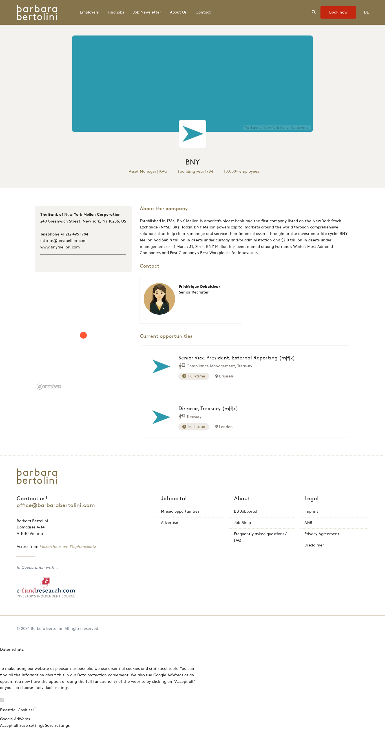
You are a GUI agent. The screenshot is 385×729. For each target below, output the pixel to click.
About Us (178, 12)
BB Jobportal (245, 511)
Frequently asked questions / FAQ (260, 537)
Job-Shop (242, 522)
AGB (308, 522)
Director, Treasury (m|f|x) (208, 408)
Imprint (311, 511)
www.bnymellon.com (60, 247)
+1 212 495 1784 (74, 234)
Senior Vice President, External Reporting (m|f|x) (236, 358)
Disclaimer (314, 545)
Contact (203, 12)
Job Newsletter (147, 12)
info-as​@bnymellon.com (63, 241)
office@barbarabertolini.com (56, 505)
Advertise (169, 522)
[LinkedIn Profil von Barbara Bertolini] (366, 628)
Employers (89, 12)
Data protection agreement (103, 675)
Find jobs (116, 12)
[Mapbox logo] (48, 386)
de (366, 12)
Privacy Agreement (321, 534)
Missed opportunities (180, 511)
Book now (338, 12)
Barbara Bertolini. (47, 628)
